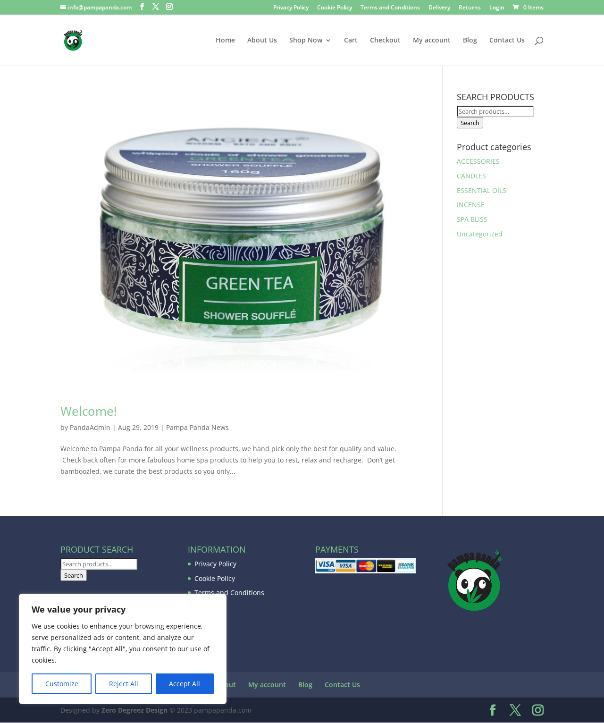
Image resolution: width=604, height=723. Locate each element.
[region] (122, 649)
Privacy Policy (291, 8)
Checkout (385, 40)
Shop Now (305, 40)
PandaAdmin (90, 427)
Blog (470, 40)
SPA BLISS (472, 219)
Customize (61, 683)
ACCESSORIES (478, 161)
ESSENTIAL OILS (481, 190)
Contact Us (507, 40)
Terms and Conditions (390, 8)
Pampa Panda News (197, 427)
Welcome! (88, 411)
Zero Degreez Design (134, 710)
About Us (262, 40)
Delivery (439, 8)
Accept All (184, 683)
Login (496, 8)
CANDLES (471, 175)
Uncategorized (480, 233)
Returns (470, 8)
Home (225, 40)
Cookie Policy (334, 8)
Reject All (123, 683)
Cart (351, 40)
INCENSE (471, 204)
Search (470, 122)
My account (432, 40)
